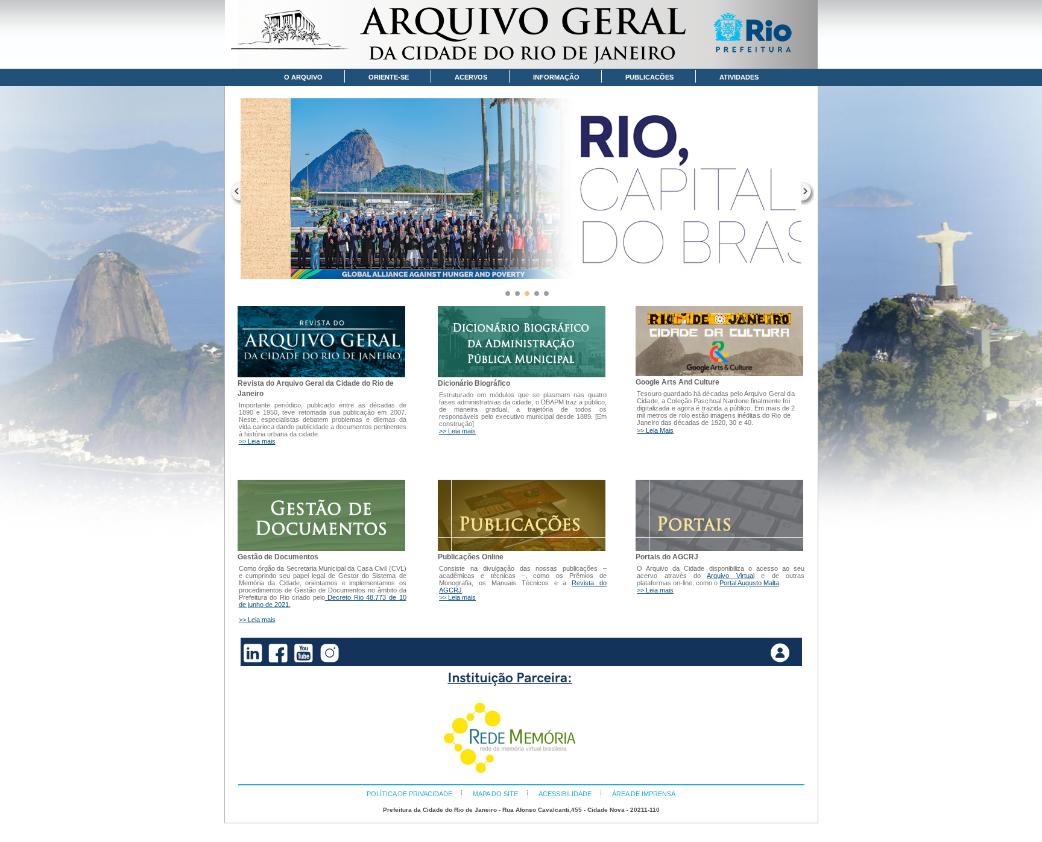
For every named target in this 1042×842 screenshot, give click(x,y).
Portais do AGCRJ (667, 557)
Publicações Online (471, 557)
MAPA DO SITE (495, 793)
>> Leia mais (257, 441)
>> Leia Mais (655, 430)
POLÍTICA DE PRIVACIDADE (409, 793)
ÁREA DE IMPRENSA (643, 793)
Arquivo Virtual (730, 575)
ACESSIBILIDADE (565, 793)
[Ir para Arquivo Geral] (521, 34)
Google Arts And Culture (677, 382)
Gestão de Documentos (278, 557)
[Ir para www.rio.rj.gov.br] (757, 35)
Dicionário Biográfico (474, 383)
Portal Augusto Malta (749, 582)
